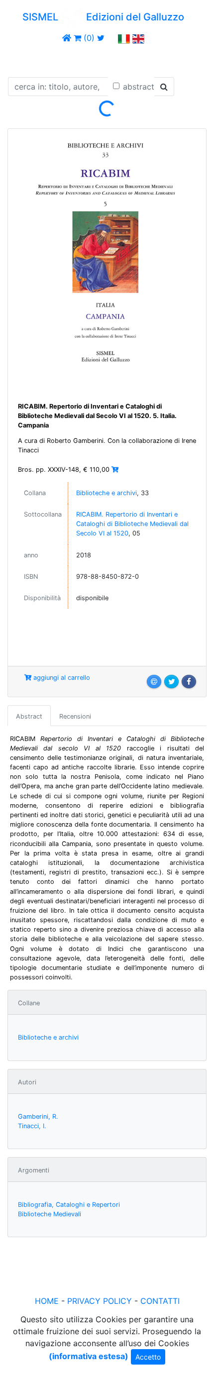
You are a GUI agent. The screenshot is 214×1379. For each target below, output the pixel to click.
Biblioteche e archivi (106, 493)
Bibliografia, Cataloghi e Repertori (69, 1204)
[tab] (29, 715)
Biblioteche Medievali (49, 1214)
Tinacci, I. (32, 1126)
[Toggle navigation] (22, 59)
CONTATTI (160, 1301)
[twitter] (101, 38)
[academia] (111, 38)
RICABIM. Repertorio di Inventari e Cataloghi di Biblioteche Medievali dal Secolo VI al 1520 (132, 524)
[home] (66, 38)
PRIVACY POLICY (99, 1301)
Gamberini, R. (38, 1116)
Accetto (148, 1357)
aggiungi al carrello (60, 677)
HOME (47, 1301)
